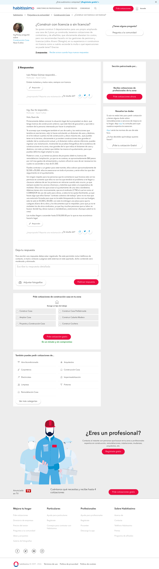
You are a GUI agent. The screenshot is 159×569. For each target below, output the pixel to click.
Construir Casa (26, 311)
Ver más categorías (28, 401)
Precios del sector (20, 526)
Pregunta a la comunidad (124, 33)
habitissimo (18, 15)
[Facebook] (17, 552)
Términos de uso (51, 564)
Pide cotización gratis (57, 337)
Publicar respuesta (86, 282)
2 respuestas (41, 53)
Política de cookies (88, 564)
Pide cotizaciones (123, 9)
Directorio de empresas (23, 521)
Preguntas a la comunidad (38, 15)
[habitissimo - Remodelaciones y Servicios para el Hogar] (23, 8)
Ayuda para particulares (57, 515)
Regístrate (51, 521)
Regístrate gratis (113, 451)
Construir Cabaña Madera (73, 317)
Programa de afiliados (123, 536)
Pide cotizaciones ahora (124, 97)
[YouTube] (34, 552)
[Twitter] (26, 552)
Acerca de (118, 515)
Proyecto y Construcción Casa (32, 324)
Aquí (109, 130)
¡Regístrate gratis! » (90, 2)
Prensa (117, 531)
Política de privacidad (69, 564)
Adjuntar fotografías (33, 283)
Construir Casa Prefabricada (74, 311)
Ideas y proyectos (20, 536)
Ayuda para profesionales (92, 515)
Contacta (118, 521)
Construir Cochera (70, 324)
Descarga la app (88, 531)
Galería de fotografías (22, 541)
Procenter (85, 526)
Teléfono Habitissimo (123, 526)
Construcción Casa (62, 15)
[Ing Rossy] (18, 28)
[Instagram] (42, 552)
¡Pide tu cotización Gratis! (124, 146)
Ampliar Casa (25, 317)
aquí (121, 124)
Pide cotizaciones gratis (123, 492)
